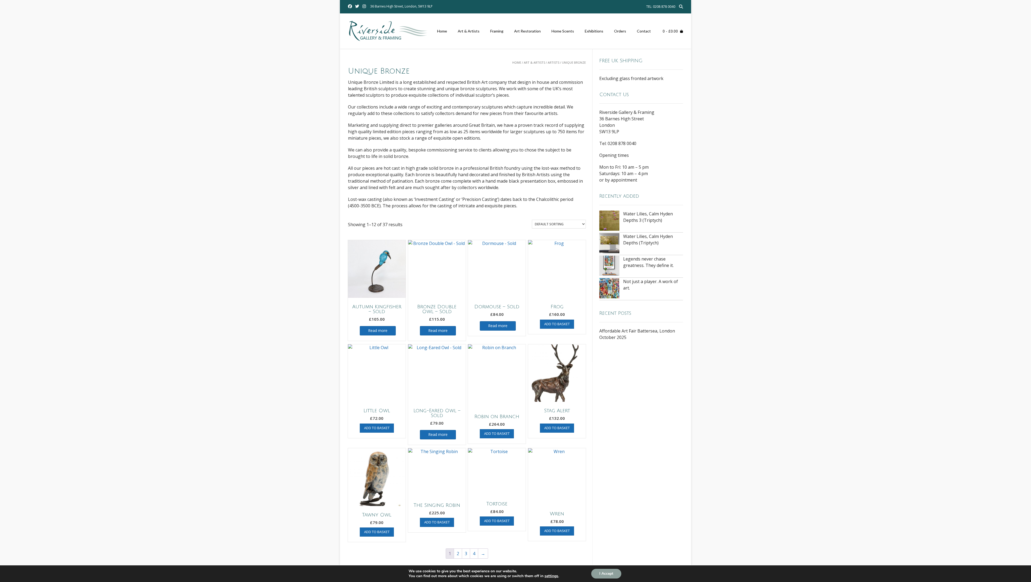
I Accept (606, 573)
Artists (553, 62)
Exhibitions (594, 31)
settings (551, 576)
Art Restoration (527, 31)
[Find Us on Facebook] (350, 6)
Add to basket (557, 323)
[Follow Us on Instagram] (364, 6)
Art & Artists (469, 31)
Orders (620, 31)
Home (442, 31)
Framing (496, 31)
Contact (644, 31)
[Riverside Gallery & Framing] (389, 31)
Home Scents (562, 31)
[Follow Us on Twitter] (357, 6)
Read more (377, 330)
